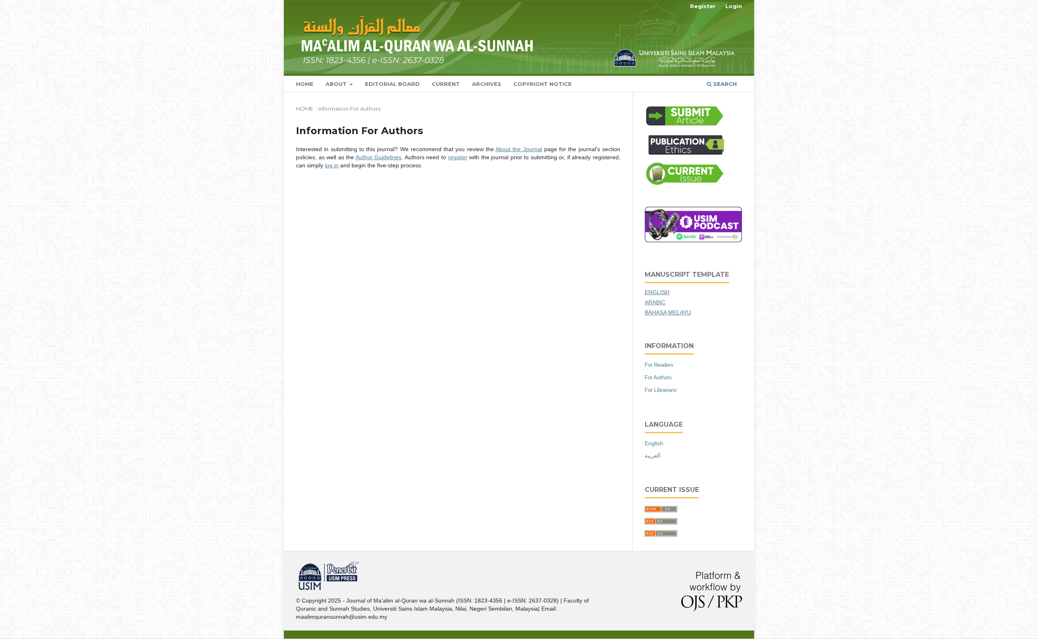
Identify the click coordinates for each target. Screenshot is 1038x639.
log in (332, 165)
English (654, 443)
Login (733, 6)
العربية (653, 455)
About (337, 84)
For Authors (658, 377)
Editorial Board (392, 84)
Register (703, 6)
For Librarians (661, 390)
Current (446, 84)
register (458, 157)
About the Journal (518, 149)
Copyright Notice (542, 84)
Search (724, 84)
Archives (486, 84)
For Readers (659, 365)
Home (304, 84)
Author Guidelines (379, 157)
